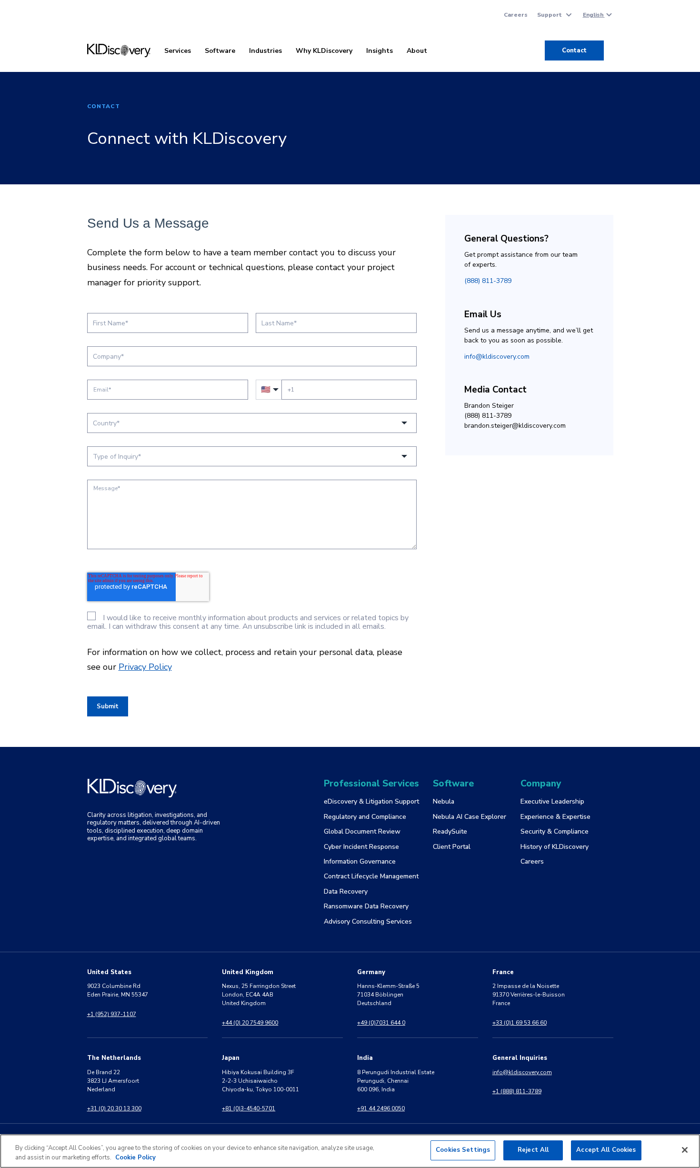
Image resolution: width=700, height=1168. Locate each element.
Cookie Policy (135, 1157)
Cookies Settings (463, 1150)
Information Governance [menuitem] (360, 861)
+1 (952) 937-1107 (111, 1014)
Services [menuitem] (177, 50)
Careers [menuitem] (516, 15)
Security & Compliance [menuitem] (554, 831)
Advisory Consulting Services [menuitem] (368, 921)
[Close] (684, 1149)
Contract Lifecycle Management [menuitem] (371, 876)
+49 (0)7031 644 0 (381, 1023)
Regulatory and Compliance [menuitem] (365, 816)
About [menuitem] (417, 50)
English (594, 15)
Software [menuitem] (220, 50)
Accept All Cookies (606, 1150)
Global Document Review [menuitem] (362, 831)
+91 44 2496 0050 (381, 1108)
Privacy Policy (145, 667)
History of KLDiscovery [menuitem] (554, 846)
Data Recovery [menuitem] (346, 891)
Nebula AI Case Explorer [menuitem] (469, 816)
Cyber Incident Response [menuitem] (361, 846)
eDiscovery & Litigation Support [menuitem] (371, 801)
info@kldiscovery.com (497, 356)
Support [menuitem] (549, 15)
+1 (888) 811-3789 (516, 1091)
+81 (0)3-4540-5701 (248, 1108)
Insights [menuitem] (379, 50)
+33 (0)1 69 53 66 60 (519, 1023)
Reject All (533, 1150)
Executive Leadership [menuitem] (552, 801)
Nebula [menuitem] (443, 801)
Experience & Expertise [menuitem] (555, 816)
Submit (108, 706)
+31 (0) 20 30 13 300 (114, 1108)
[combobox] (252, 423)
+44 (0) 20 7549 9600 (250, 1023)
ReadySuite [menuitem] (450, 831)
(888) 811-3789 (487, 280)
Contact (574, 50)
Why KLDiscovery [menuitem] (324, 50)
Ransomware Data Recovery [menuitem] (366, 906)
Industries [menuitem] (265, 50)
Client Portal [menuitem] (451, 846)
